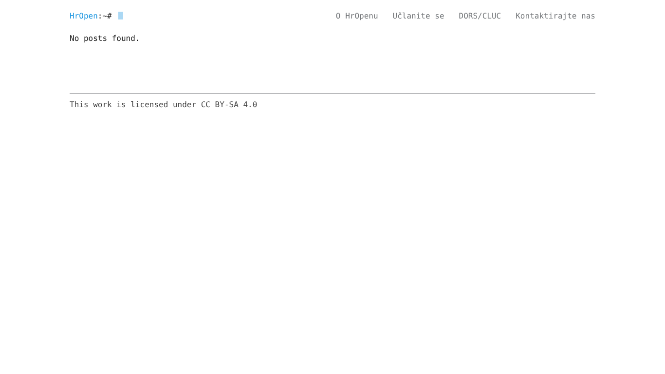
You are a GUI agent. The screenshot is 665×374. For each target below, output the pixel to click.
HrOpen (84, 15)
